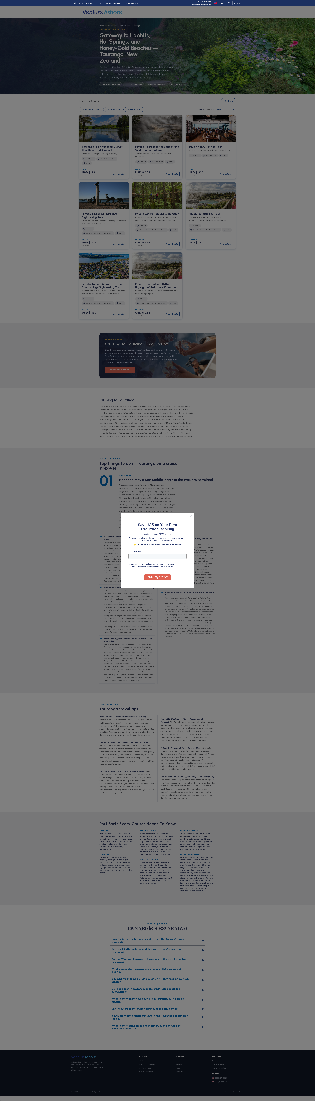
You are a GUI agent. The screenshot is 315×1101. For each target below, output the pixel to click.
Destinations (85, 3)
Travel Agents (130, 3)
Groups (97, 3)
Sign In (237, 3)
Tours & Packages (112, 3)
